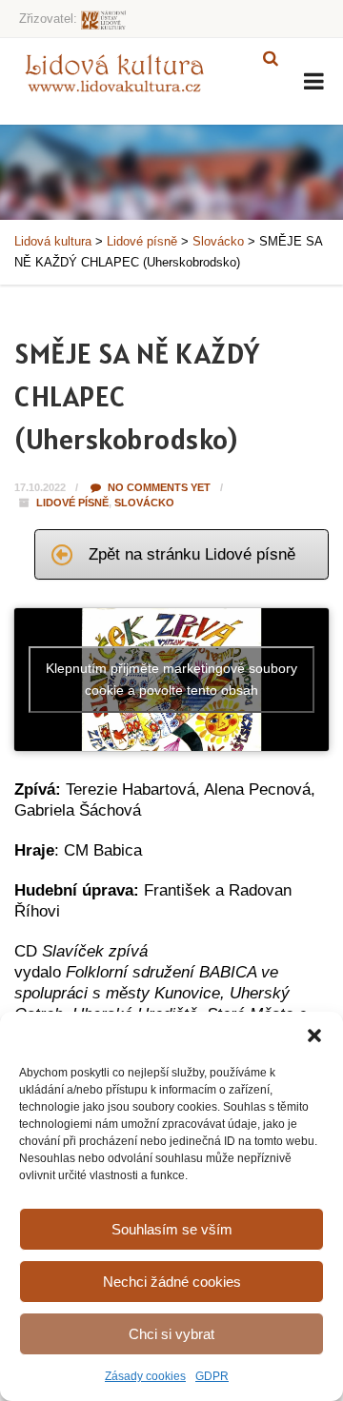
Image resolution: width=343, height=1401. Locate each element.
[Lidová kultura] (114, 72)
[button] (314, 1035)
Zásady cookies (145, 1376)
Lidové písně (72, 502)
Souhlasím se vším (171, 1229)
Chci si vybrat (171, 1334)
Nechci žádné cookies (172, 1281)
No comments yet (158, 487)
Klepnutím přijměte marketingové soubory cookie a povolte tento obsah (171, 679)
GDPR (212, 1376)
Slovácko (144, 502)
